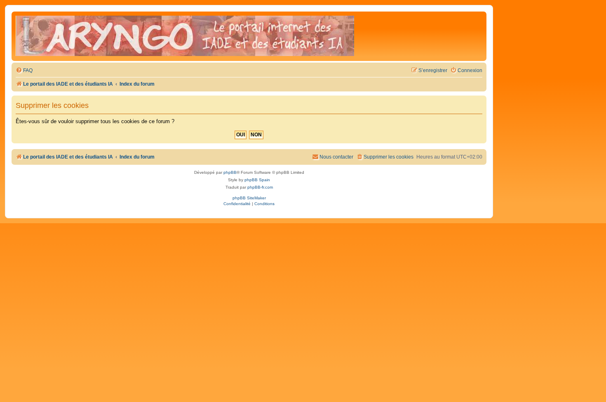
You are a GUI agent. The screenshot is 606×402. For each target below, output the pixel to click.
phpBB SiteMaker (249, 198)
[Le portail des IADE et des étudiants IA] (185, 36)
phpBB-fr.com (260, 187)
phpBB (230, 172)
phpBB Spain (257, 180)
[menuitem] (24, 70)
